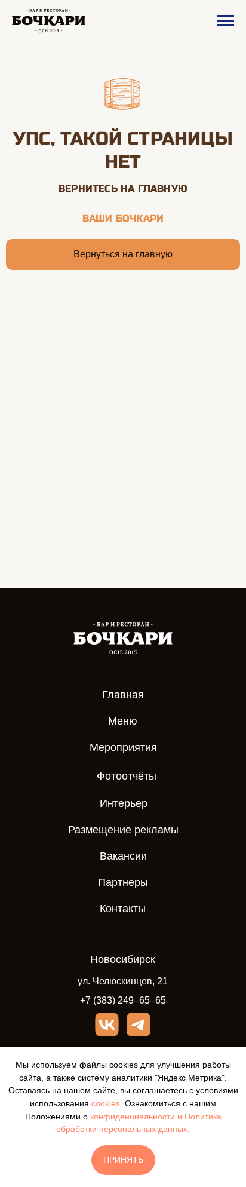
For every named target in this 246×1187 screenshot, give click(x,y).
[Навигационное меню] (225, 21)
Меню (122, 721)
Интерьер (123, 803)
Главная (123, 695)
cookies (105, 1103)
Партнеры (123, 882)
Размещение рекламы (123, 830)
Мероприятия (123, 747)
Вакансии (123, 856)
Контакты (123, 909)
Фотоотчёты (126, 776)
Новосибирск (122, 959)
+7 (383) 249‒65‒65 (123, 1000)
